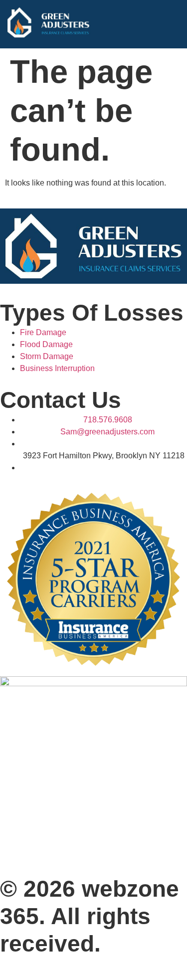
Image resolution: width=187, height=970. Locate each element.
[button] (174, 24)
